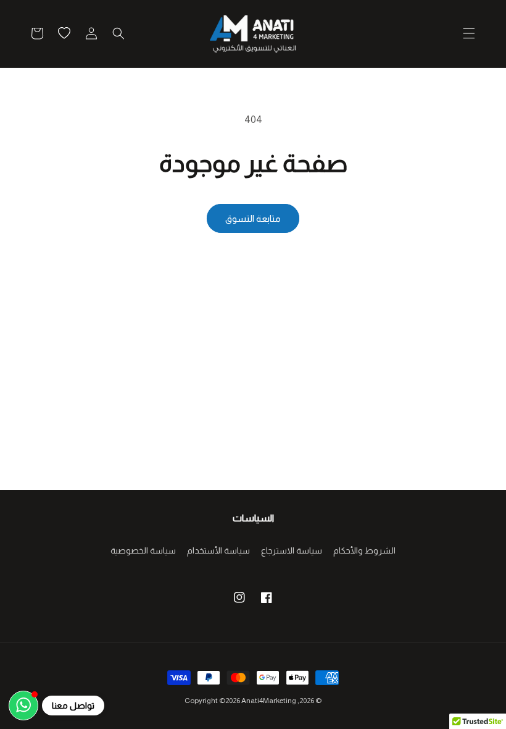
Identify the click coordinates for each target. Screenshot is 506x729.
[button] (469, 33)
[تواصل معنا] (23, 705)
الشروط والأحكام (364, 550)
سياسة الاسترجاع (291, 550)
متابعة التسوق (253, 218)
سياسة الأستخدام (218, 550)
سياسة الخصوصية (143, 550)
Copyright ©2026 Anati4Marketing (240, 700)
